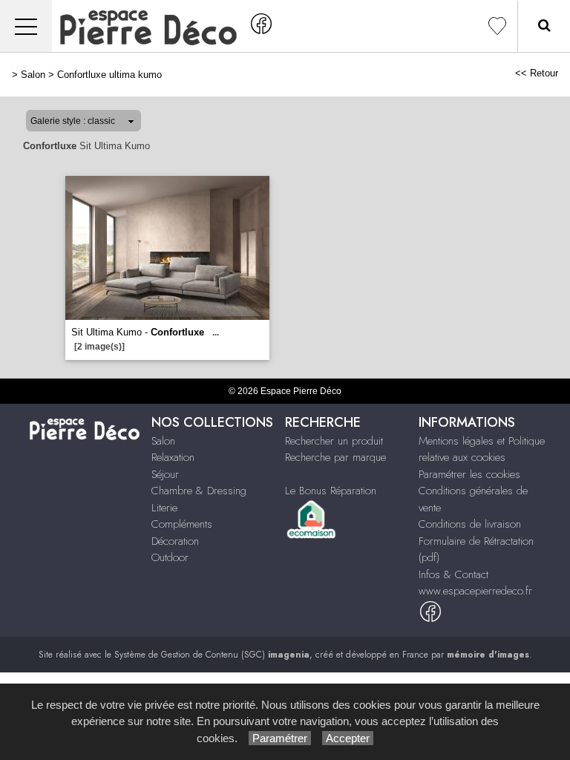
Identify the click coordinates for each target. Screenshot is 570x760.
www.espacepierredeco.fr (475, 591)
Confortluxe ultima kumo (109, 74)
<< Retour (536, 73)
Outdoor (170, 557)
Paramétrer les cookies (469, 474)
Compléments (181, 524)
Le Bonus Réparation (330, 490)
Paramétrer (279, 738)
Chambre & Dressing (198, 490)
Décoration (175, 541)
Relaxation (172, 457)
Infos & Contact (453, 574)
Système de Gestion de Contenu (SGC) (211, 654)
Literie (164, 507)
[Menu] (26, 26)
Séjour (165, 474)
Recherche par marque (335, 457)
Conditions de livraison (470, 524)
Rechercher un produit (334, 441)
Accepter (348, 738)
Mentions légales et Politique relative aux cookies (482, 449)
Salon (33, 74)
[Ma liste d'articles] (497, 26)
